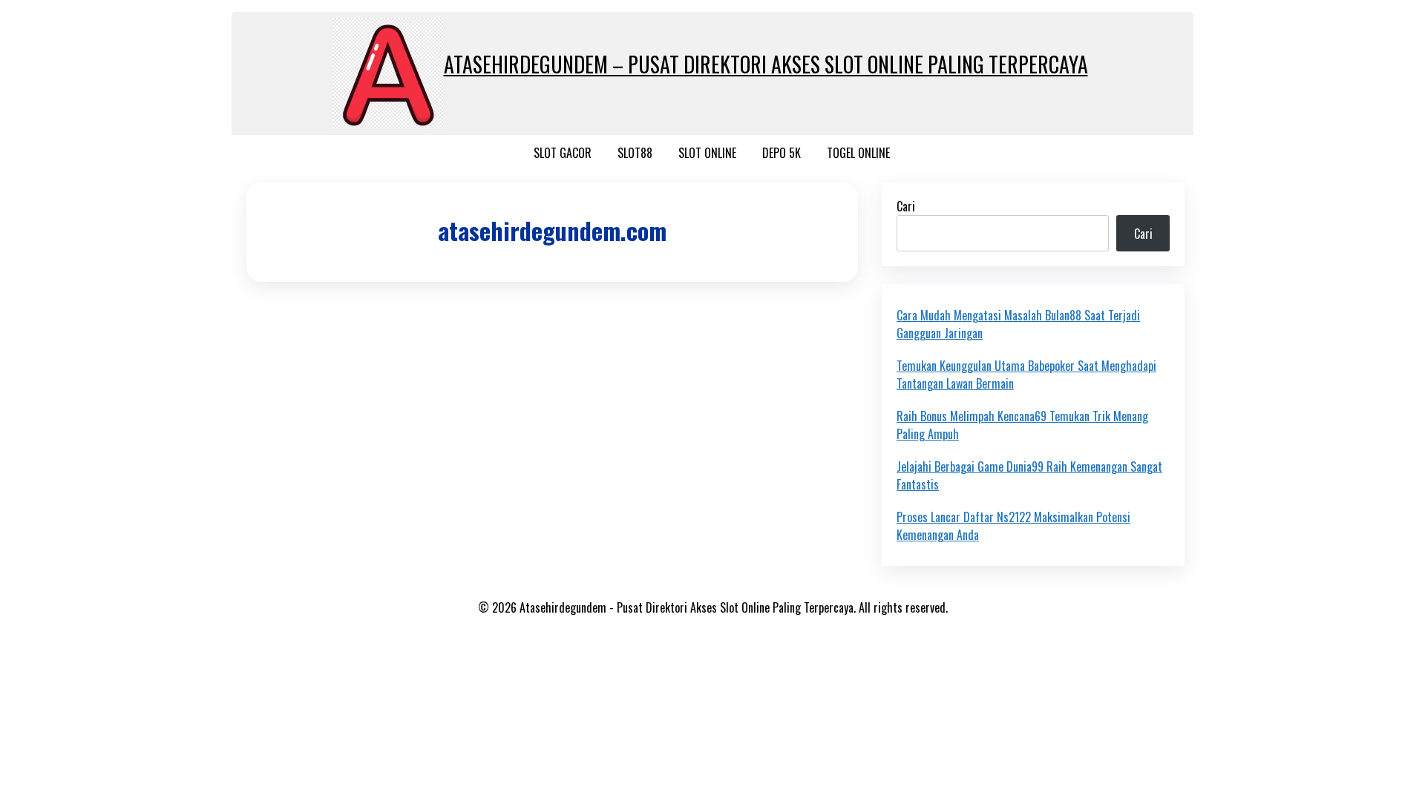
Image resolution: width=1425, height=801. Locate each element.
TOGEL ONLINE (858, 153)
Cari (906, 206)
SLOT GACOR (563, 153)
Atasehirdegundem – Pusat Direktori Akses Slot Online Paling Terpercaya (766, 64)
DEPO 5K (781, 153)
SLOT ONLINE (707, 153)
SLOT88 (635, 153)
